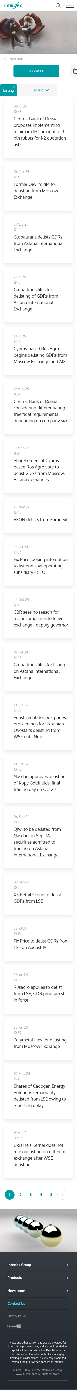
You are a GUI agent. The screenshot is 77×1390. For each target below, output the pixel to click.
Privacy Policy (16, 1316)
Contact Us (16, 1303)
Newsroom (15, 58)
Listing (8, 90)
